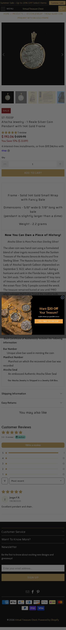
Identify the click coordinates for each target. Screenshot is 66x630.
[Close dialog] (62, 297)
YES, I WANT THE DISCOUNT (49, 321)
